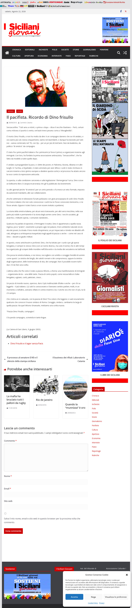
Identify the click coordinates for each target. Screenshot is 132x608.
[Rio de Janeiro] (46, 377)
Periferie (104, 49)
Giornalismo (89, 49)
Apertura (29, 56)
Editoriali (30, 49)
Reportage (80, 56)
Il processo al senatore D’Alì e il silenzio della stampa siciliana (22, 359)
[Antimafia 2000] (5, 2)
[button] (127, 575)
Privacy (101, 603)
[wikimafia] (22, 6)
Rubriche (93, 56)
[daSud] (40, 2)
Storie (76, 49)
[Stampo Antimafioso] (3, 6)
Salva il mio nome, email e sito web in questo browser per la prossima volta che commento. (42, 520)
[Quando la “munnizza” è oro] (75, 377)
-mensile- (11, 111)
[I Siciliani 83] (41, 6)
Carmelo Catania (26, 123)
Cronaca (16, 49)
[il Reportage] (77, 2)
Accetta (74, 597)
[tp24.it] (17, 6)
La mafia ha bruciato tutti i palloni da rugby (16, 399)
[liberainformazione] (89, 2)
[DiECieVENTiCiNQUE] (53, 2)
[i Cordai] (66, 2)
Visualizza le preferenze (116, 597)
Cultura (16, 56)
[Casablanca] (33, 2)
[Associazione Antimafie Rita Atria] (114, 2)
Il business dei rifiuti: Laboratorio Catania (69, 359)
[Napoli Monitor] (99, 2)
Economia (43, 56)
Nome (8, 476)
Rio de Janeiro (44, 400)
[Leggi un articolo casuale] (125, 53)
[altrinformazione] (59, 6)
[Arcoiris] (16, 2)
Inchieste (43, 49)
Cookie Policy (93, 603)
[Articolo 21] (25, 2)
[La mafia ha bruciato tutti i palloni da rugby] (16, 377)
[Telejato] (11, 6)
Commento (10, 440)
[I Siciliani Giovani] (7, 53)
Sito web (8, 501)
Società (65, 49)
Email (7, 488)
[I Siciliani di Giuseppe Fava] (31, 6)
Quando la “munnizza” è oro (75, 406)
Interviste (57, 56)
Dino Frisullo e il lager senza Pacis (26, 343)
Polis (54, 49)
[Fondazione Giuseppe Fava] (25, 6)
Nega (93, 597)
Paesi (68, 56)
